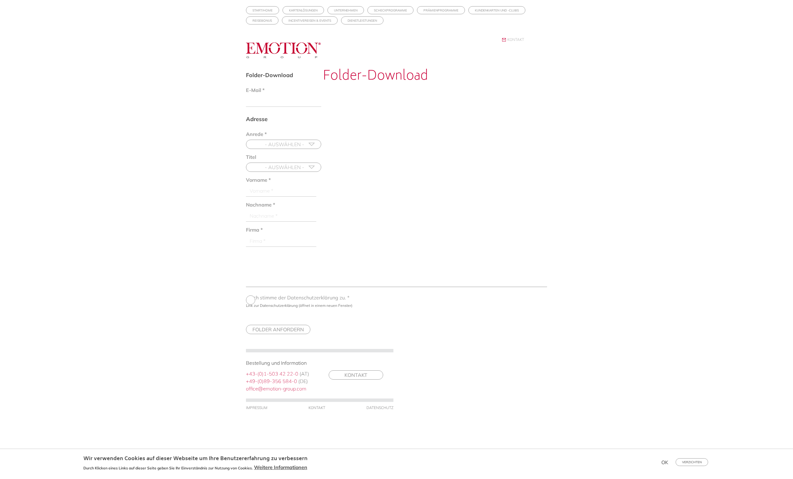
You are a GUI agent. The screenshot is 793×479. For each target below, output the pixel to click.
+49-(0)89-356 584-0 (271, 381)
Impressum (256, 407)
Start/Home (262, 10)
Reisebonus (262, 21)
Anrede (256, 134)
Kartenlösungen (303, 10)
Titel (251, 157)
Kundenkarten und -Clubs (497, 10)
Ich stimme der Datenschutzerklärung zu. (300, 297)
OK (664, 462)
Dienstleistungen (362, 21)
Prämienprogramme (440, 10)
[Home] (285, 55)
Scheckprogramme (390, 10)
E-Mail (255, 90)
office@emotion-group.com (276, 388)
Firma (254, 230)
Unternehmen (345, 10)
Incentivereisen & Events (309, 21)
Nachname (260, 205)
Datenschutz (379, 407)
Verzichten (692, 462)
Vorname (258, 180)
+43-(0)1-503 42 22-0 (272, 374)
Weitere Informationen (280, 467)
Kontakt (515, 39)
